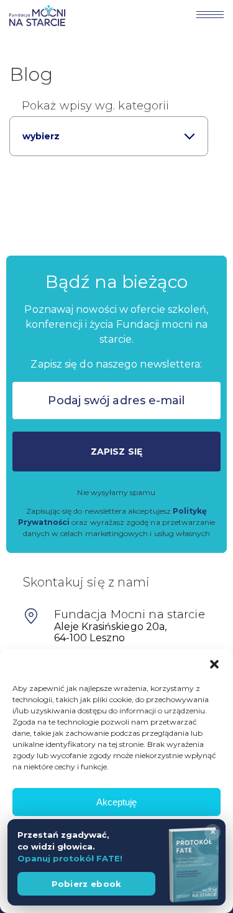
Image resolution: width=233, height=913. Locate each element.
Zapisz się (116, 451)
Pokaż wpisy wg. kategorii (95, 106)
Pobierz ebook (87, 884)
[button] (214, 664)
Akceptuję (116, 802)
